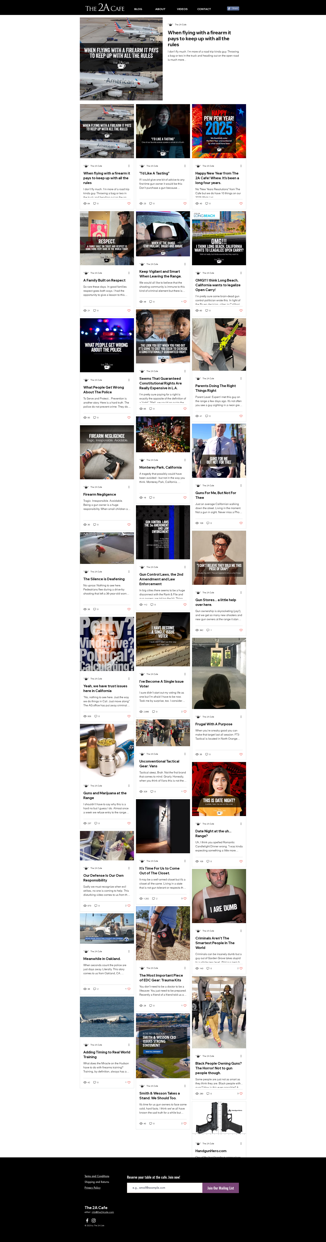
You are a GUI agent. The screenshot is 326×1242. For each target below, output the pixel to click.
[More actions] (130, 166)
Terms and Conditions (97, 1225)
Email (130, 1230)
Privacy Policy (93, 1237)
